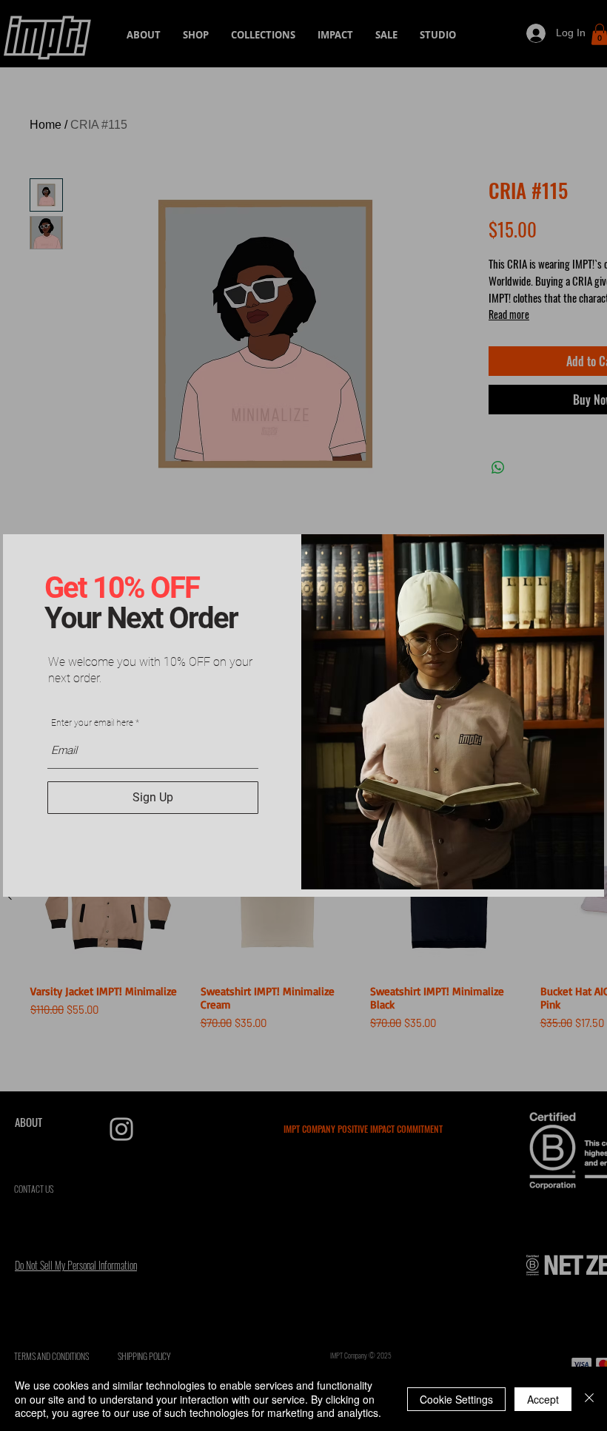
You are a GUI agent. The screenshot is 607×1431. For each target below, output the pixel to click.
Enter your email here (92, 722)
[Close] (589, 1398)
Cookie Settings (456, 1399)
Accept (543, 1399)
